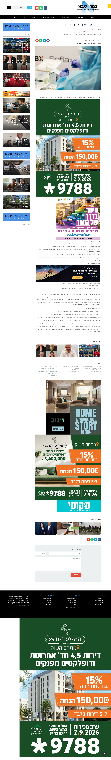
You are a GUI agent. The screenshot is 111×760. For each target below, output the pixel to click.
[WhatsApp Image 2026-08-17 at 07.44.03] (73, 407)
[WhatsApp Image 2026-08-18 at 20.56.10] (68, 148)
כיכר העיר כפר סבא (94, 17)
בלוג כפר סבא (72, 606)
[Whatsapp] (41, 8)
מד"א (49, 602)
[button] (109, 6)
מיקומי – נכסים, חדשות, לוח (49, 17)
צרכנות (74, 604)
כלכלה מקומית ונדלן (71, 607)
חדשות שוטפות (66, 17)
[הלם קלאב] (68, 273)
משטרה (49, 600)
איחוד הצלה (48, 604)
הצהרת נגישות (97, 604)
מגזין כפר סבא (80, 17)
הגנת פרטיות (98, 600)
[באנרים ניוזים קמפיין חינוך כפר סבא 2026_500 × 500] (78, 218)
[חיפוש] (9, 7)
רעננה (23, 17)
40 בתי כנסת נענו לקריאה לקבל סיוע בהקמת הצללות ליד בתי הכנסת (92, 367)
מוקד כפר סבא (47, 598)
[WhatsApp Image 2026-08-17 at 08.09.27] (68, 467)
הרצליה (13, 17)
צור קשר (99, 602)
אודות (99, 598)
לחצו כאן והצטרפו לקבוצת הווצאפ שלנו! (88, 43)
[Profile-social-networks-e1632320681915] (79, 506)
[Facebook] (45, 8)
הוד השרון (33, 17)
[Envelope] (37, 8)
